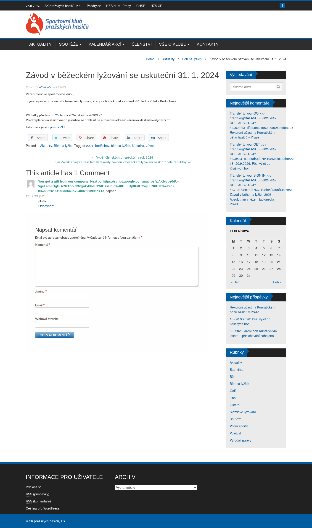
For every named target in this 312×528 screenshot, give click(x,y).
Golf (233, 390)
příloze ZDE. (58, 127)
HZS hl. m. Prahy (118, 5)
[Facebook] (282, 5)
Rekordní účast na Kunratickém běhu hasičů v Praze (252, 134)
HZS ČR (156, 5)
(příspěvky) (37, 494)
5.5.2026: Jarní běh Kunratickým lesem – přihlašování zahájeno (253, 333)
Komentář (42, 244)
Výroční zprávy (240, 440)
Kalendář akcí (105, 44)
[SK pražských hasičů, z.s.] (57, 23)
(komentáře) (38, 501)
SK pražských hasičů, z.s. (63, 5)
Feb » (277, 282)
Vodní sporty (239, 426)
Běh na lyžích (192, 59)
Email (40, 305)
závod (150, 145)
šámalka (138, 145)
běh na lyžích (120, 145)
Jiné (233, 397)
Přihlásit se (34, 487)
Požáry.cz (94, 5)
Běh (232, 376)
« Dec (235, 282)
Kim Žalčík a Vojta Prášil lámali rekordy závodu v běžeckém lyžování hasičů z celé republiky (123, 162)
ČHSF (140, 5)
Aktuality (40, 44)
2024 (89, 145)
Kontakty (208, 44)
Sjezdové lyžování (243, 412)
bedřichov (102, 145)
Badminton (237, 369)
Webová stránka (46, 319)
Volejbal (235, 433)
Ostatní (235, 405)
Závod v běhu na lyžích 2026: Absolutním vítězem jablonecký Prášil (252, 199)
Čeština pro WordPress (42, 508)
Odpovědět (46, 206)
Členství (142, 44)
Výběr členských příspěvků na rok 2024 (122, 157)
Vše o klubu (172, 44)
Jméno (41, 291)
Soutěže (68, 44)
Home (150, 59)
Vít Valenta (44, 87)
